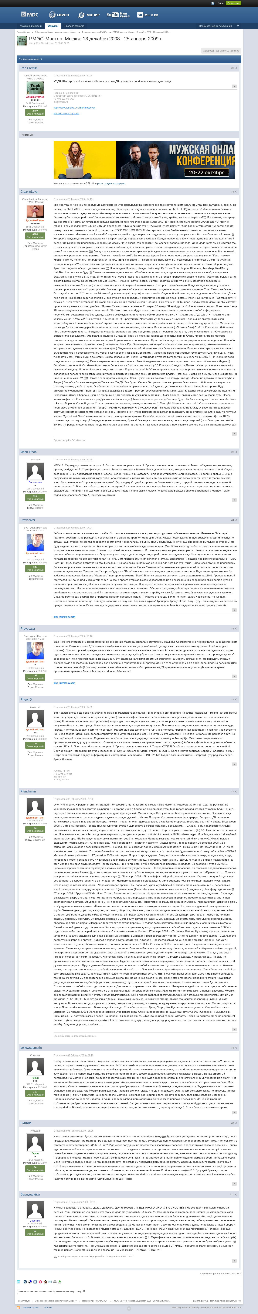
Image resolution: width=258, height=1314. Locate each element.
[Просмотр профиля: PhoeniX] (35, 718)
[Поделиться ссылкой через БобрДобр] (45, 1281)
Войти (220, 3)
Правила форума (74, 26)
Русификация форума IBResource (224, 1307)
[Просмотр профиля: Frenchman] (35, 806)
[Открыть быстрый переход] (238, 26)
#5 (233, 628)
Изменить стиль (31, 1307)
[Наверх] (129, 1308)
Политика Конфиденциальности (225, 1301)
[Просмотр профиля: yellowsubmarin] (35, 1066)
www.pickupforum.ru (31, 26)
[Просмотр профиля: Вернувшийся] (35, 1209)
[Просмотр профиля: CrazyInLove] (35, 211)
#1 (233, 68)
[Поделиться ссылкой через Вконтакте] (35, 1281)
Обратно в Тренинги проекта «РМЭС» (220, 1273)
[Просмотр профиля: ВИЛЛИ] (35, 1142)
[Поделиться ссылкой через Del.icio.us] (30, 1281)
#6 (233, 699)
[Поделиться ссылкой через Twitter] (18, 1281)
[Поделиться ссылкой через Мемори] (40, 1281)
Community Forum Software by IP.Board (189, 1307)
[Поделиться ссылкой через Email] (50, 1281)
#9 (233, 1123)
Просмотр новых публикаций (215, 26)
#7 (233, 791)
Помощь (48, 1307)
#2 (233, 191)
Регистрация (233, 3)
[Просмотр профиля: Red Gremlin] (35, 87)
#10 (232, 1194)
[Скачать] (59, 1281)
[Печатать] (54, 1281)
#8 (233, 1047)
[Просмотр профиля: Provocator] (35, 542)
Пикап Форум (23, 1301)
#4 (233, 520)
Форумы (53, 26)
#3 (233, 452)
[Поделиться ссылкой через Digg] (25, 1281)
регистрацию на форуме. (111, 183)
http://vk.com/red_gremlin (66, 113)
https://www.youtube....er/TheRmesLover (74, 107)
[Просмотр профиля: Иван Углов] (35, 471)
